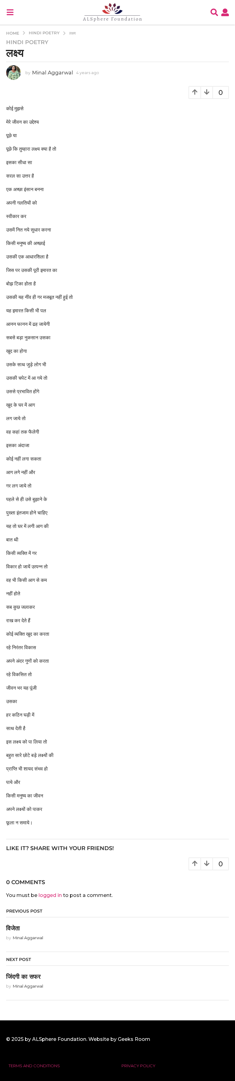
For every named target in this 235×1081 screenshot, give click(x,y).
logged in (50, 895)
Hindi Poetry (27, 42)
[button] (10, 12)
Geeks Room (134, 1039)
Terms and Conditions (34, 1065)
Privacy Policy (138, 1065)
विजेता (13, 928)
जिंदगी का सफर (23, 976)
